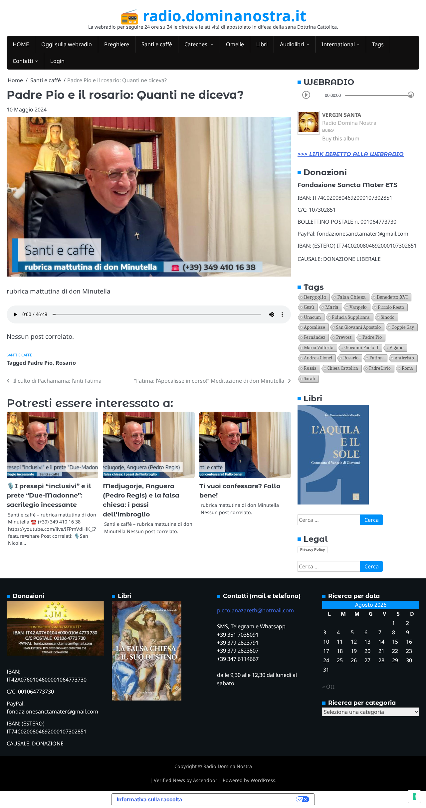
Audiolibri (292, 44)
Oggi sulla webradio (66, 44)
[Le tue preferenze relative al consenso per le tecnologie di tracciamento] (414, 796)
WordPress (263, 780)
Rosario (66, 362)
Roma (407, 368)
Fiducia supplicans (351, 317)
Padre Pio (40, 362)
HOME (21, 44)
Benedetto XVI (392, 297)
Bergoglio (315, 297)
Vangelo (358, 307)
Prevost (343, 337)
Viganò (396, 347)
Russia (310, 368)
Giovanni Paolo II (361, 347)
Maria (331, 307)
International (338, 44)
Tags (378, 44)
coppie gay (403, 327)
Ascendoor (205, 780)
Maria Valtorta (318, 347)
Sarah (309, 378)
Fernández (314, 337)
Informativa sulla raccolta (149, 799)
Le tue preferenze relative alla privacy (242, 799)
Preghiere (116, 44)
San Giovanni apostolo (358, 327)
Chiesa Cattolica (342, 368)
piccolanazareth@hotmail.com (255, 610)
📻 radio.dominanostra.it (213, 15)
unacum (312, 317)
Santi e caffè (156, 44)
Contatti (23, 61)
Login (57, 61)
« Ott (328, 686)
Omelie (235, 44)
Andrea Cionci (318, 358)
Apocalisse (314, 327)
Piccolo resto (391, 307)
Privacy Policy (312, 549)
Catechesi (196, 44)
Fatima (376, 358)
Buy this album (340, 138)
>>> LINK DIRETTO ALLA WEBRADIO (351, 154)
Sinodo (387, 317)
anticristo (404, 358)
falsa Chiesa (351, 297)
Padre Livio (380, 368)
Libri (262, 44)
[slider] (411, 95)
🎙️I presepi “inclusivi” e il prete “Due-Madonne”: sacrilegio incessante (49, 495)
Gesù (309, 307)
